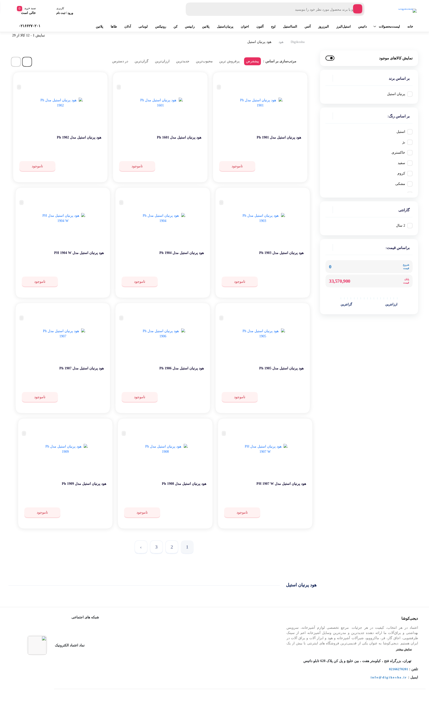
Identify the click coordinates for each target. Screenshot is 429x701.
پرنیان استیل (396, 94)
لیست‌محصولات (389, 26)
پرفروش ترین (229, 61)
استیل (400, 132)
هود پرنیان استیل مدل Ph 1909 (84, 484)
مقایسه (291, 153)
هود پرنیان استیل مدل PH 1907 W (281, 484)
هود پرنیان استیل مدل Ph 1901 (279, 137)
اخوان (245, 26)
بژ (403, 142)
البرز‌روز (323, 26)
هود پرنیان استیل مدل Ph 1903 (281, 253)
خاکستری (398, 152)
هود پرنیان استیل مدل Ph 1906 (181, 368)
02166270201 (398, 669)
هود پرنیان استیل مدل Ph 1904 (181, 253)
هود (281, 42)
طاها (114, 26)
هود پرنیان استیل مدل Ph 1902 (79, 137)
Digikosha (298, 42)
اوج (273, 26)
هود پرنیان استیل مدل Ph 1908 (184, 484)
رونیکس (160, 26)
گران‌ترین (141, 61)
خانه (410, 26)
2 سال (400, 225)
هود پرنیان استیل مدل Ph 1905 (281, 368)
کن (176, 26)
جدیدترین (182, 61)
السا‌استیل (290, 26)
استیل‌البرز (343, 26)
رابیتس (190, 26)
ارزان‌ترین (162, 61)
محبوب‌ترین (204, 61)
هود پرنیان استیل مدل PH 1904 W (79, 253)
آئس (308, 26)
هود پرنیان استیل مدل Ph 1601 (179, 137)
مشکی (400, 184)
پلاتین (206, 26)
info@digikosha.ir (389, 677)
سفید (401, 163)
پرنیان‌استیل (225, 26)
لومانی (143, 26)
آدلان (127, 26)
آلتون (260, 26)
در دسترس (120, 61)
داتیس (362, 26)
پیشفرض (252, 61)
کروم (401, 173)
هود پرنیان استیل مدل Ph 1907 (81, 368)
